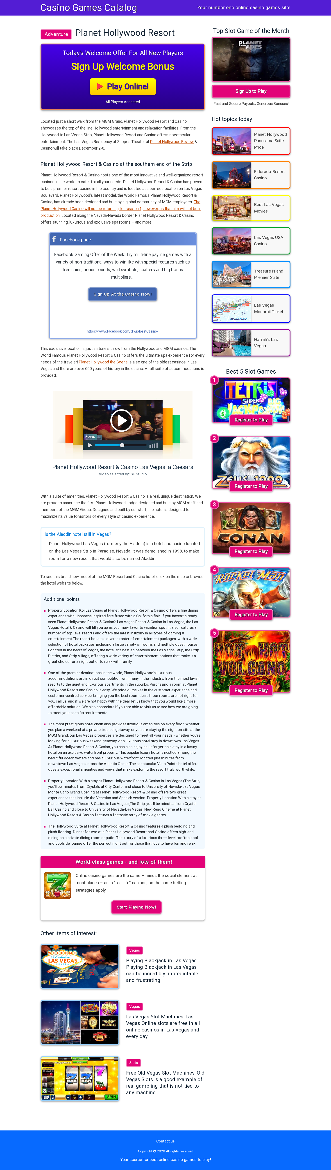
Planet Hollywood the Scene (103, 362)
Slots (133, 1062)
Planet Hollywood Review (172, 141)
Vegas (134, 950)
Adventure (56, 34)
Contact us (165, 1141)
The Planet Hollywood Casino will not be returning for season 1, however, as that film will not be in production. (121, 209)
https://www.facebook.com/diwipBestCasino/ (123, 331)
